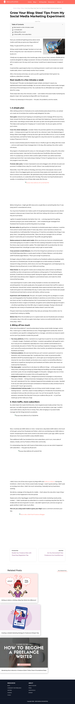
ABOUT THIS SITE (32, 685)
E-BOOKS (9, 692)
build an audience (49, 481)
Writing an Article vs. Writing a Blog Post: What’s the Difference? (18, 600)
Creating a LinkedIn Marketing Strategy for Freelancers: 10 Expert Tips (20, 633)
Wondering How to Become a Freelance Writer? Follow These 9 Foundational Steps (23, 670)
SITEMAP (31, 692)
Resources (51, 2)
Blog (34, 2)
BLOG (8, 685)
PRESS (30, 687)
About (59, 2)
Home (30, 2)
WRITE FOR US (32, 690)
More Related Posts (62, 570)
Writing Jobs (42, 2)
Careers (9, 695)
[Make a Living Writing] (11, 3)
